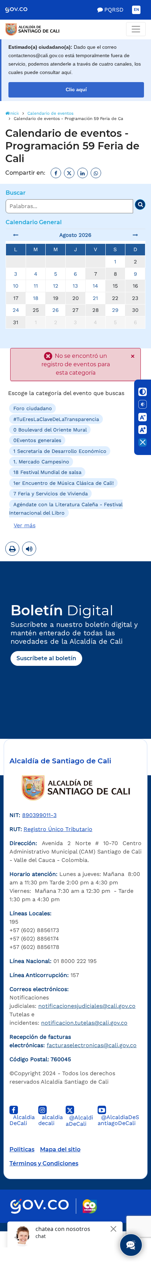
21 (95, 298)
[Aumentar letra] (142, 429)
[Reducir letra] (142, 417)
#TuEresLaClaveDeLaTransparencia (56, 419)
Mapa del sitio (60, 1149)
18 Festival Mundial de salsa (47, 472)
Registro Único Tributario (58, 829)
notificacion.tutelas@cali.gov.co (84, 1022)
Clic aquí (76, 89)
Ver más (24, 525)
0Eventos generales (37, 440)
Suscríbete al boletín (46, 658)
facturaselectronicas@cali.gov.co (92, 1045)
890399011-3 (39, 815)
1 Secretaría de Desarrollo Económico (59, 451)
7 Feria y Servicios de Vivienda (50, 493)
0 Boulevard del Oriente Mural (50, 430)
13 (75, 286)
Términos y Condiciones (43, 1163)
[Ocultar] (142, 442)
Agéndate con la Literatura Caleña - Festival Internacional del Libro (66, 508)
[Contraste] (142, 392)
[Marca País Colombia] (90, 1206)
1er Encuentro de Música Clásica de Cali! (63, 483)
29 (115, 310)
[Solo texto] (142, 404)
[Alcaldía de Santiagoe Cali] (75, 29)
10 (15, 286)
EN (136, 9)
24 (16, 310)
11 (36, 286)
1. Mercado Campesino (41, 461)
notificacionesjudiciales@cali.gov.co (87, 1006)
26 (55, 310)
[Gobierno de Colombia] (21, 10)
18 (35, 298)
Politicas (21, 1149)
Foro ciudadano (32, 408)
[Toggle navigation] (136, 29)
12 (55, 286)
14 (95, 286)
